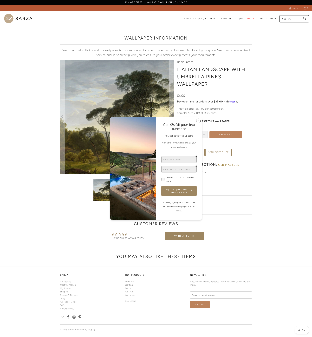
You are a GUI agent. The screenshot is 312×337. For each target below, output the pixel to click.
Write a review (184, 236)
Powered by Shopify (85, 329)
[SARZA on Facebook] (68, 317)
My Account (66, 288)
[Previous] (62, 117)
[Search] (305, 18)
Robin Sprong (185, 61)
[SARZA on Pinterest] (80, 317)
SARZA (71, 329)
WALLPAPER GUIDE (218, 152)
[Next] (171, 117)
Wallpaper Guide (68, 301)
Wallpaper (130, 295)
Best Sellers (130, 301)
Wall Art (129, 291)
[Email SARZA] (62, 317)
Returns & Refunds (69, 295)
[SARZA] (18, 19)
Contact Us (65, 281)
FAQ (63, 298)
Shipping (64, 291)
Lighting (129, 284)
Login (295, 8)
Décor (128, 288)
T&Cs (62, 305)
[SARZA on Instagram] (74, 317)
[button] (206, 19)
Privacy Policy (67, 308)
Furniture (129, 281)
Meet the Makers (68, 284)
